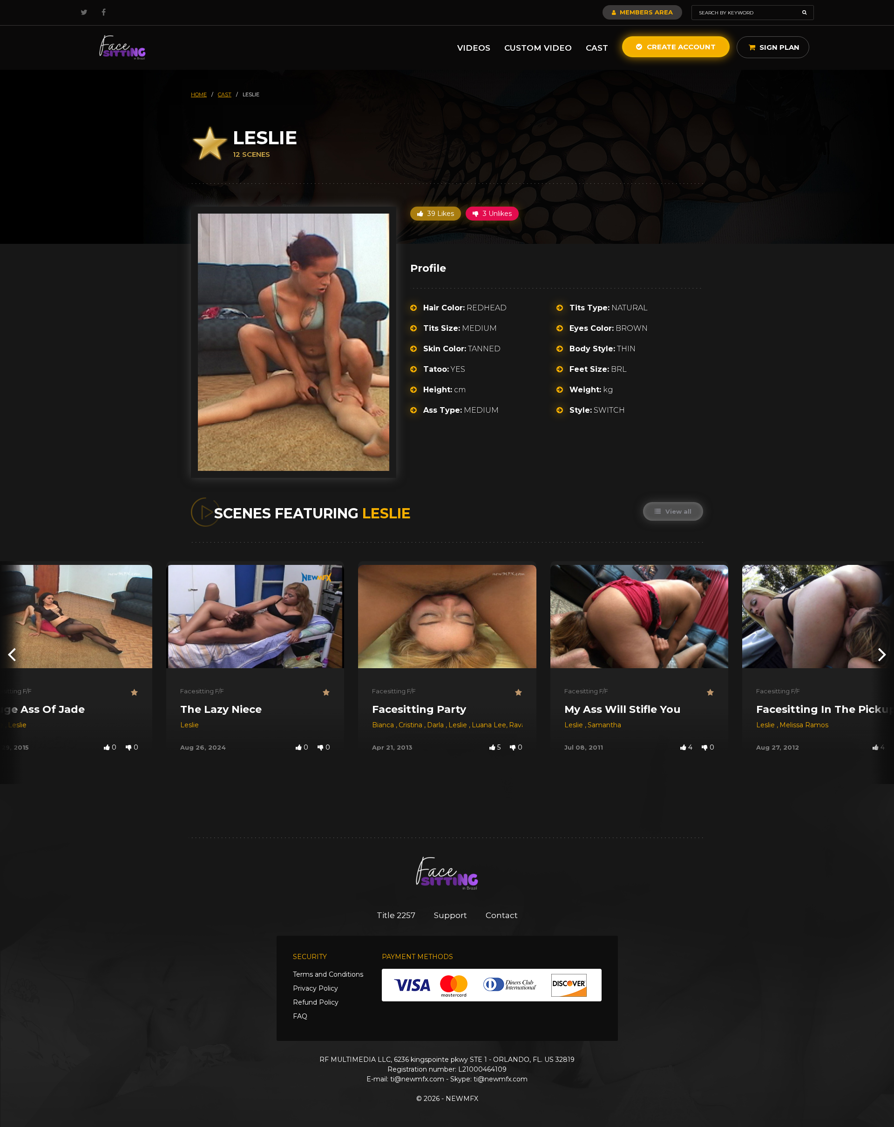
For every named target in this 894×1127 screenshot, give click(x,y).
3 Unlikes (496, 213)
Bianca (384, 725)
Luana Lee (489, 725)
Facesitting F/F (202, 691)
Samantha (604, 725)
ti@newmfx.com (417, 1079)
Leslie (17, 725)
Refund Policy (316, 1002)
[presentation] (11, 654)
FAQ (300, 1016)
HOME (199, 94)
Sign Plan (778, 47)
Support (450, 915)
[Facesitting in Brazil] (122, 47)
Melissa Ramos (803, 725)
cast (224, 94)
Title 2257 (396, 915)
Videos (473, 48)
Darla (436, 725)
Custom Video (538, 48)
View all (677, 511)
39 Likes (440, 213)
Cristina (411, 725)
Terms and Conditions (328, 974)
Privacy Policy (315, 988)
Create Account (680, 46)
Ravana (521, 725)
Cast (597, 48)
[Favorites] (134, 692)
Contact (502, 915)
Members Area (645, 12)
